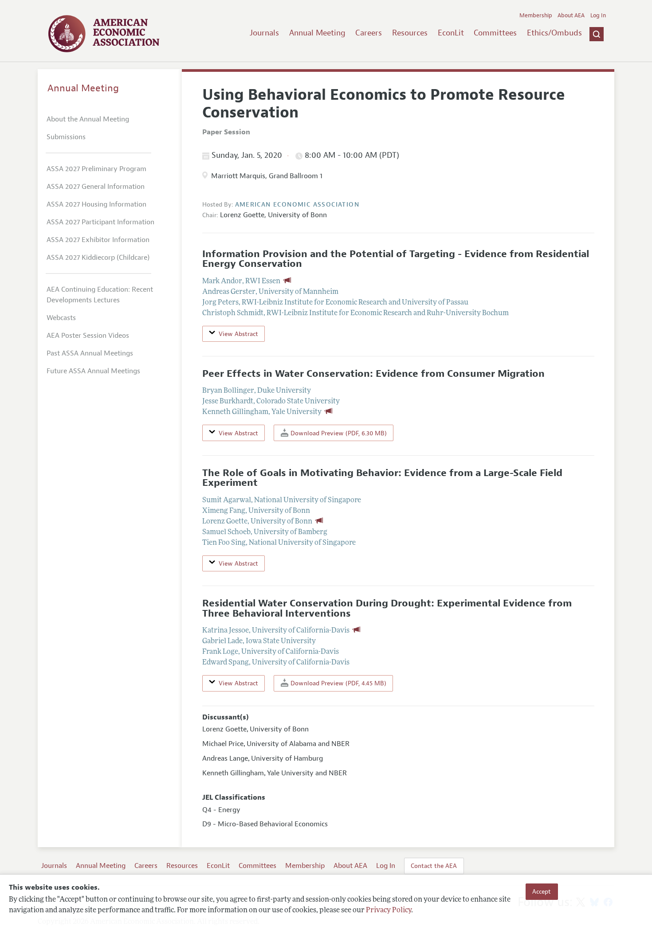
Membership (535, 15)
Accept (541, 891)
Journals (264, 33)
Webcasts (61, 317)
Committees (495, 33)
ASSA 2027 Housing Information (96, 204)
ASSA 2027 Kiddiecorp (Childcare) (98, 257)
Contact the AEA (434, 866)
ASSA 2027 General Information (96, 186)
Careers (368, 33)
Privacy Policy (388, 910)
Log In (598, 15)
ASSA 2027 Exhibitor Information (98, 239)
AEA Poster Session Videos (88, 335)
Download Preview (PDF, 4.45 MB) (337, 683)
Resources (410, 33)
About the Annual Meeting (88, 119)
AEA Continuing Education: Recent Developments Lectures (100, 295)
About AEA (571, 15)
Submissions (66, 137)
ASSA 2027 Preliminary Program (96, 168)
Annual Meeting (317, 33)
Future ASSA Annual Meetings (93, 371)
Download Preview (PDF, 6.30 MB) (338, 433)
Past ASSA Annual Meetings (90, 353)
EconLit (451, 33)
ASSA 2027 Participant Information (100, 222)
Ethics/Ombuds (554, 33)
